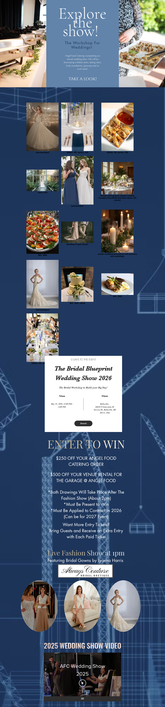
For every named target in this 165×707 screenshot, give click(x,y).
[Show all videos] (82, 698)
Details (83, 423)
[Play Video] (82, 683)
